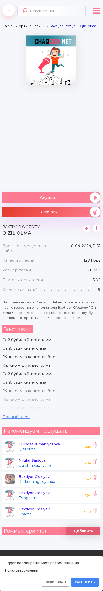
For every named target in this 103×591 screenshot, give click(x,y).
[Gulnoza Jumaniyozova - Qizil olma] (95, 446)
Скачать (49, 211)
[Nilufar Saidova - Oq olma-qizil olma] (95, 463)
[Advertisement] (51, 137)
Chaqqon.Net (8, 10)
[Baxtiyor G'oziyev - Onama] (95, 512)
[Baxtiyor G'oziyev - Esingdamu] (95, 495)
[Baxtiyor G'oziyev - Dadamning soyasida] (95, 479)
